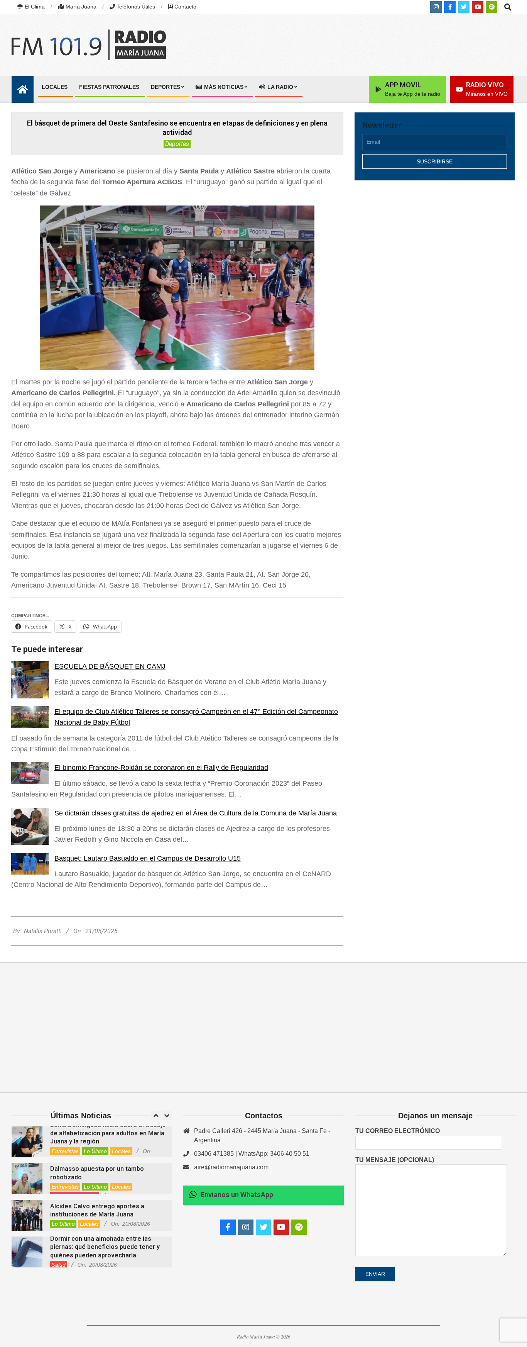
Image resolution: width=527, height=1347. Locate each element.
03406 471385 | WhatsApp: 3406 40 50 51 (251, 1153)
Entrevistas (65, 1151)
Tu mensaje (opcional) (394, 1160)
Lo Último (95, 1151)
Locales (121, 1151)
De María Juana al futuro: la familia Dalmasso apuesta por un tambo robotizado (100, 1169)
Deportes (177, 144)
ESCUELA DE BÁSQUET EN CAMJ (110, 666)
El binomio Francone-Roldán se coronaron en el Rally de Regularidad (161, 767)
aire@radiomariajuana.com (231, 1167)
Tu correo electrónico (397, 1131)
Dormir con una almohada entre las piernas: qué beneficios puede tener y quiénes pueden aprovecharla (105, 1247)
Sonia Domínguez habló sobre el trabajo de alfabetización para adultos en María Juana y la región (108, 1133)
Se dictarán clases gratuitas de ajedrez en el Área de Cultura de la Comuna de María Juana (195, 813)
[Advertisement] (435, 254)
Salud (59, 1265)
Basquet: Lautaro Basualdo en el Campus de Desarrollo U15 (147, 858)
